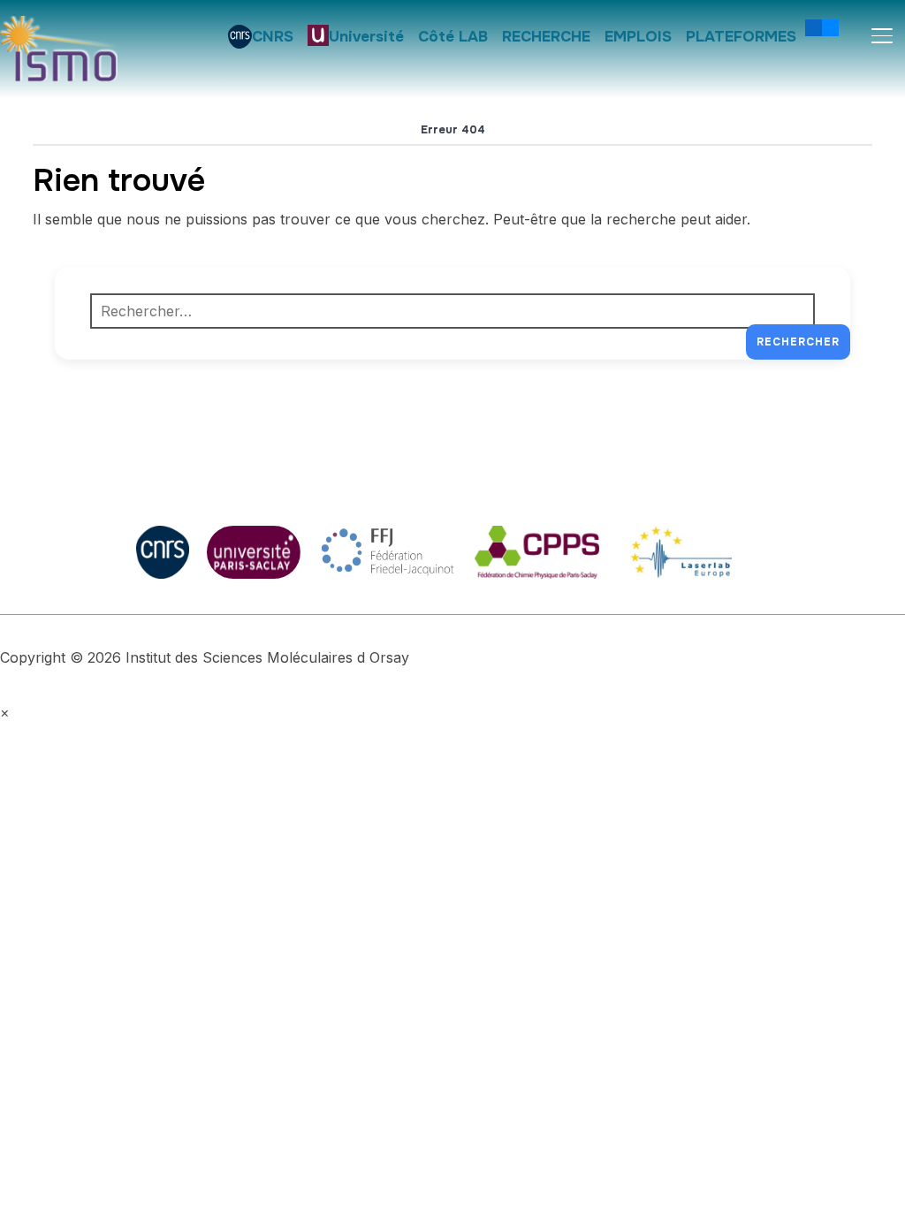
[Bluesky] (830, 27)
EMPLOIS (638, 36)
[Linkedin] (813, 27)
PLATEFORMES (741, 36)
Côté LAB (453, 36)
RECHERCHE (546, 36)
